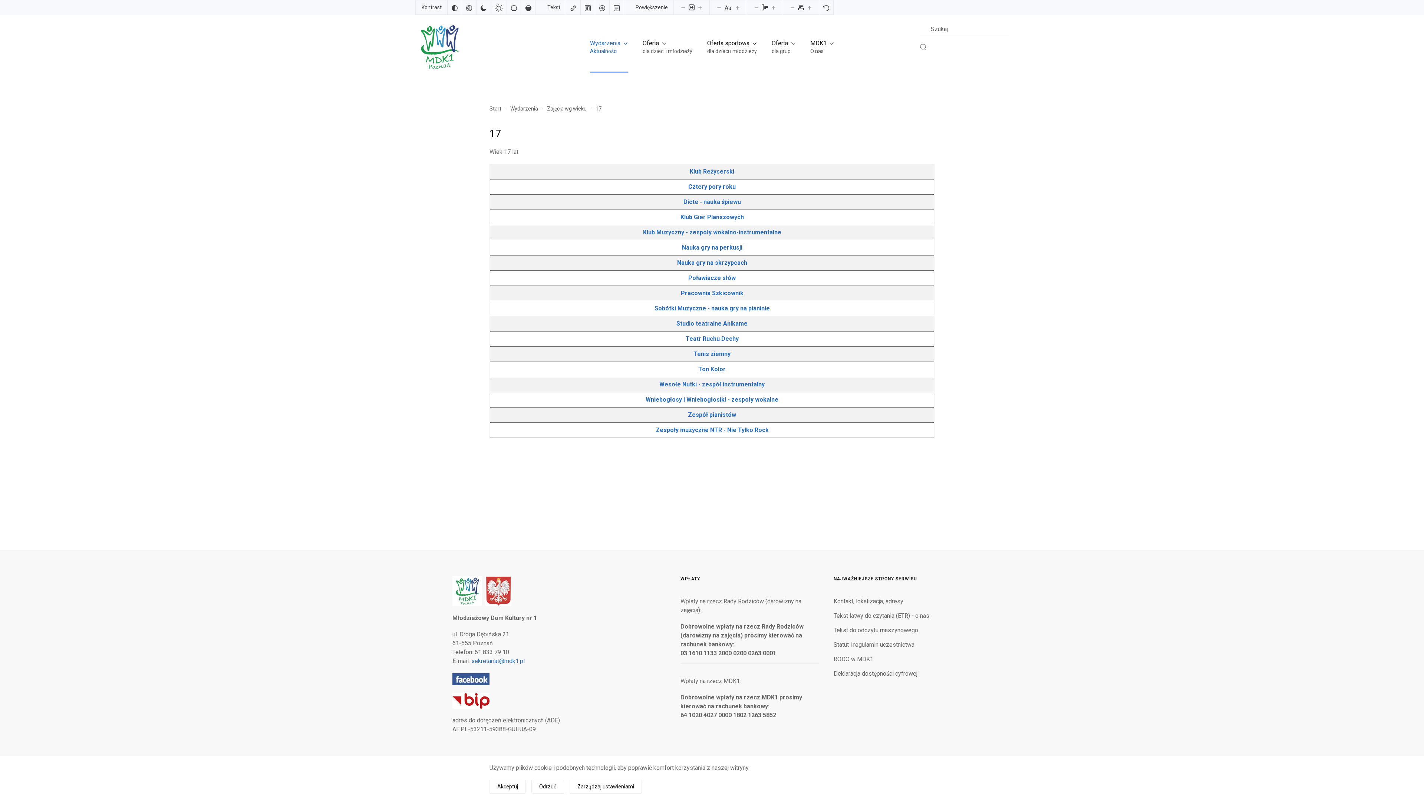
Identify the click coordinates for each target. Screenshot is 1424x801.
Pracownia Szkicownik (712, 293)
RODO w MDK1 (853, 659)
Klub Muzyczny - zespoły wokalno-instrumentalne (712, 232)
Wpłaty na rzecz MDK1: (710, 681)
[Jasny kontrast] (499, 7)
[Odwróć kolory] (454, 7)
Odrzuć (547, 787)
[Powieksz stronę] (700, 7)
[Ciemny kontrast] (483, 7)
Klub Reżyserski (712, 171)
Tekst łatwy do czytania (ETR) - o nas (881, 615)
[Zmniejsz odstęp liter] (792, 7)
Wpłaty (690, 578)
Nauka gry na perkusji (712, 247)
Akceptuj (507, 787)
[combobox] (964, 29)
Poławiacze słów (712, 277)
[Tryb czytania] (616, 7)
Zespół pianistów (712, 414)
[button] (609, 47)
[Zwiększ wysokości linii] (773, 7)
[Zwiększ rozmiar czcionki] (737, 7)
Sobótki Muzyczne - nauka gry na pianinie (712, 308)
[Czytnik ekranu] (602, 7)
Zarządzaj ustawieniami (605, 787)
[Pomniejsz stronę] (683, 7)
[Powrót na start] (439, 47)
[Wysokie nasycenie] (528, 7)
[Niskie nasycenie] (514, 7)
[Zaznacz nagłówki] (587, 7)
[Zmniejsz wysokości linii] (756, 7)
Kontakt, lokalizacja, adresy (868, 601)
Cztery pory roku (712, 186)
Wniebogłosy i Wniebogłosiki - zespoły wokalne (712, 399)
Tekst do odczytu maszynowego (876, 630)
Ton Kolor (712, 369)
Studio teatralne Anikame (712, 323)
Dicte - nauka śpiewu (712, 201)
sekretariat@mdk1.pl (498, 661)
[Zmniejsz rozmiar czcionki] (719, 7)
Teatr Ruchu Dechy (712, 338)
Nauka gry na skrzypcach (712, 262)
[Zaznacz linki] (573, 7)
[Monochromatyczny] (469, 7)
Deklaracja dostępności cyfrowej (875, 673)
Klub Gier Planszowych (712, 217)
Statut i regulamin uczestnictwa (874, 644)
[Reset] (826, 7)
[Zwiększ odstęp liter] (809, 7)
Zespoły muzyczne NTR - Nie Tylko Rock (712, 430)
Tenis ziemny (712, 353)
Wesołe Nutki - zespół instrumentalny (712, 384)
